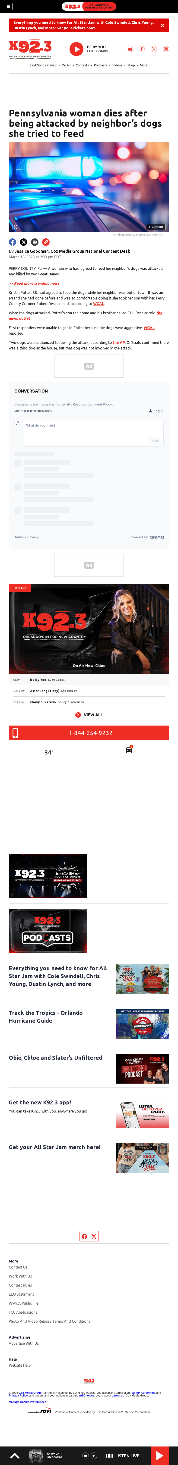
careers (117, 1395)
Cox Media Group (30, 1392)
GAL (151, 328)
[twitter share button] (23, 242)
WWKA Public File (23, 1303)
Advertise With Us (24, 1343)
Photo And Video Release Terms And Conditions (49, 1321)
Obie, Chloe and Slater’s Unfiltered (55, 1058)
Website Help (20, 1365)
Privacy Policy (18, 1395)
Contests (82, 65)
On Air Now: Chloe (89, 666)
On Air (66, 65)
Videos (117, 65)
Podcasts (100, 65)
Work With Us (20, 1276)
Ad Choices (86, 1395)
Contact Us (18, 1267)
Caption (156, 227)
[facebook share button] (12, 242)
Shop (131, 65)
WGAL (98, 304)
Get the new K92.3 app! (40, 1102)
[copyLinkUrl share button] (46, 242)
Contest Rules (20, 1285)
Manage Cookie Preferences (27, 1402)
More (144, 65)
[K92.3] (89, 6)
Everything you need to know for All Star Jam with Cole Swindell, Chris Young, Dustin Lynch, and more (58, 976)
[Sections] (9, 6)
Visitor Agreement (143, 1392)
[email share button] (34, 242)
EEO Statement (21, 1294)
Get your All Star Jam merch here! (54, 1147)
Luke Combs (97, 51)
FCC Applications (23, 1312)
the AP (118, 342)
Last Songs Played (43, 65)
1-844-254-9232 (91, 732)
